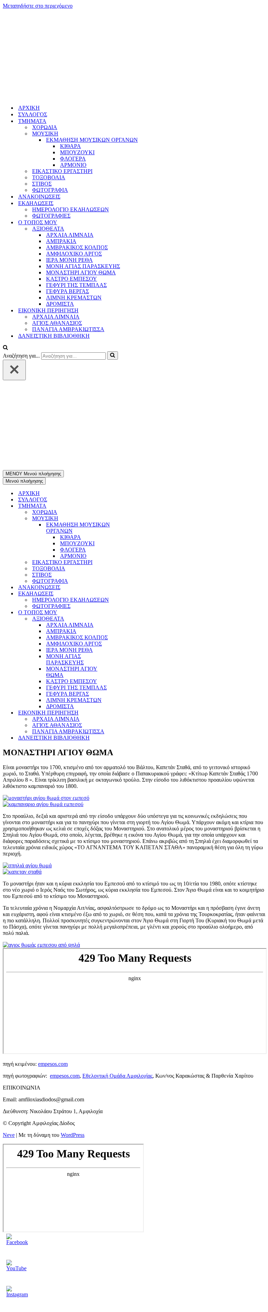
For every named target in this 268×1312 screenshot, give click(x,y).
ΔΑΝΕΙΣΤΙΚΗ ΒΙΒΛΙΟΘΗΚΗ (54, 252)
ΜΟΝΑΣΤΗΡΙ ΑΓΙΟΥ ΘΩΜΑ (81, 189)
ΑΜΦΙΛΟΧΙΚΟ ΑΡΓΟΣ (74, 170)
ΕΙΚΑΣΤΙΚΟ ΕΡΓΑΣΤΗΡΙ (62, 88)
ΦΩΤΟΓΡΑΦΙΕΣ (51, 132)
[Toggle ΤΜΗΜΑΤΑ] (125, 339)
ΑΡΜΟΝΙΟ (73, 81)
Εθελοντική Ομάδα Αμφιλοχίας (117, 909)
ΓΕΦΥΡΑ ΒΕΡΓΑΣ (67, 208)
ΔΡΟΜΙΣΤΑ (60, 220)
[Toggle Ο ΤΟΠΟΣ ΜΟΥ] (125, 445)
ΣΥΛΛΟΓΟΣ (32, 31)
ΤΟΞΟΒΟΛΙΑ (48, 94)
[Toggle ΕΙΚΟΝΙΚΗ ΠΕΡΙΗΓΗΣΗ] (125, 546)
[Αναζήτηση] (5, 264)
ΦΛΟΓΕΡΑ (73, 75)
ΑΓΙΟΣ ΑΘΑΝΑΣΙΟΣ (57, 239)
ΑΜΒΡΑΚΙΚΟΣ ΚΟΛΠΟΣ (77, 164)
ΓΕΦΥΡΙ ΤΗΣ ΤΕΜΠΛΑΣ (76, 201)
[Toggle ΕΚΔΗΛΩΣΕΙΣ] (125, 427)
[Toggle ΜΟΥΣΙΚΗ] (125, 351)
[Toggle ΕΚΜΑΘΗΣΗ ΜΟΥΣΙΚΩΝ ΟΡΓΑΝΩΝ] (125, 361)
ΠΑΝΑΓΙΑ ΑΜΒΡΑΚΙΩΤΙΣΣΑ (68, 246)
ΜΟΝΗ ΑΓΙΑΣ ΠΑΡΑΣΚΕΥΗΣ (83, 183)
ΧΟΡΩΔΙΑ (44, 44)
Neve (9, 968)
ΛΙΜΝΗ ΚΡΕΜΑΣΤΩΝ (74, 214)
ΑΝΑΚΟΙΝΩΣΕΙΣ (39, 113)
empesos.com (53, 897)
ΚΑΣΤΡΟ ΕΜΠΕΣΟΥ (71, 195)
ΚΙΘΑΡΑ (70, 62)
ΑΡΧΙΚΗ (29, 24)
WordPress (72, 968)
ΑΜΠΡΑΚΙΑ (61, 158)
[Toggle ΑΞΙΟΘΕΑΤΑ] (125, 452)
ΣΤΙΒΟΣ (42, 100)
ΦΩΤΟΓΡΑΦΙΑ (50, 106)
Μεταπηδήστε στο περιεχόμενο (38, 6)
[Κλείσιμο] (14, 286)
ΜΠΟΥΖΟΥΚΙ (77, 69)
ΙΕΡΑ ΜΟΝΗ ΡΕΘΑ (69, 176)
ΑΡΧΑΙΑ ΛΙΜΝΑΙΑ (70, 151)
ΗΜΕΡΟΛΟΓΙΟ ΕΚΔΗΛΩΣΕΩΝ (70, 126)
